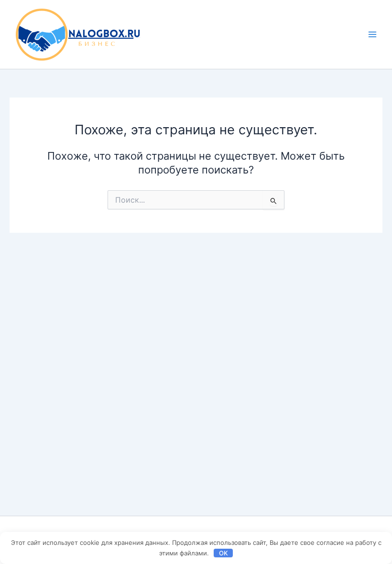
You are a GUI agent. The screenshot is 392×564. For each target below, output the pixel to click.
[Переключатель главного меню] (372, 34)
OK (223, 553)
